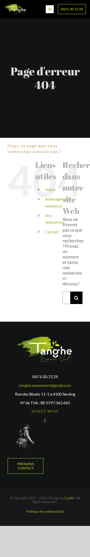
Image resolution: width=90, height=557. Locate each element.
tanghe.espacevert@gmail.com (45, 385)
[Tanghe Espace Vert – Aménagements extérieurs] (15, 6)
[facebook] (45, 421)
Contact (52, 231)
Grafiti (69, 498)
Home (50, 189)
